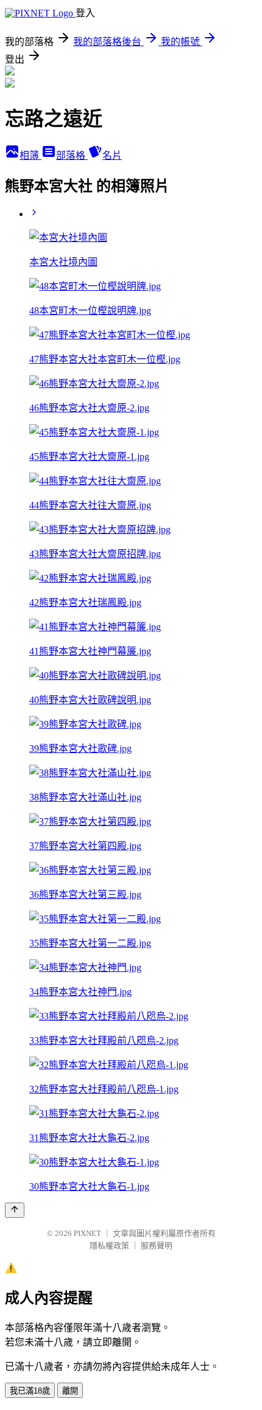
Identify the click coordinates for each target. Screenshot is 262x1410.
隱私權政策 (109, 1245)
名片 (112, 155)
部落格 (72, 155)
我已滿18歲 (30, 1390)
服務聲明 (156, 1245)
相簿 (30, 155)
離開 (70, 1390)
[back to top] (14, 1210)
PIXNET (87, 1233)
